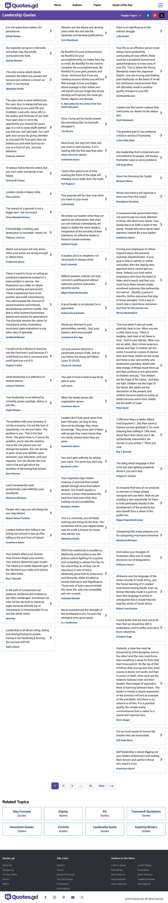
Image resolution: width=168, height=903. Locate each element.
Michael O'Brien (124, 181)
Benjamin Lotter (69, 466)
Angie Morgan (13, 410)
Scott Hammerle (124, 120)
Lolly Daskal (67, 204)
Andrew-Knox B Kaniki (72, 313)
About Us (7, 865)
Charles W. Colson (15, 180)
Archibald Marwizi (15, 337)
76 (90, 786)
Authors (77, 5)
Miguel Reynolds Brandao (74, 293)
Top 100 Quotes (65, 879)
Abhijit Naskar (13, 36)
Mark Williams (145, 874)
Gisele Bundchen (146, 879)
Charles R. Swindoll (71, 365)
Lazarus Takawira (15, 385)
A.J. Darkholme (69, 622)
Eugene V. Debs (14, 365)
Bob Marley (117, 870)
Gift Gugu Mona (124, 165)
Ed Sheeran (143, 870)
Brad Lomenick (69, 264)
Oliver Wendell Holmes (18, 217)
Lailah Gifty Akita (125, 140)
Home (57, 5)
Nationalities (63, 888)
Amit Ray (10, 618)
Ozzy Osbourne (119, 884)
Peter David (122, 408)
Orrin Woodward (69, 40)
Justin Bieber (144, 865)
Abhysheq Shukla (15, 88)
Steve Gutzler (13, 197)
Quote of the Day (122, 5)
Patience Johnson (15, 156)
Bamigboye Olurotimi (127, 201)
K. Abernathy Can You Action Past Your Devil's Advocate (81, 105)
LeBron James (118, 865)
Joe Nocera (67, 131)
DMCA (5, 884)
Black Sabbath (118, 879)
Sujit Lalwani (13, 647)
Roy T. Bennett (13, 578)
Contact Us (8, 870)
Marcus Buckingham (126, 313)
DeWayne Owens (125, 564)
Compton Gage (124, 636)
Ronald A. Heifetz (70, 506)
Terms (5, 879)
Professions (63, 884)
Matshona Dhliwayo (16, 498)
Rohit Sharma (118, 874)
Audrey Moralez (14, 60)
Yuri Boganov (68, 184)
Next (102, 786)
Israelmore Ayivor (15, 262)
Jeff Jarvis (66, 386)
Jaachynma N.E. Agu (72, 337)
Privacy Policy (9, 874)
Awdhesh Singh (69, 244)
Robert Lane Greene (126, 608)
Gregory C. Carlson (126, 476)
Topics (97, 5)
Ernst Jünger (123, 720)
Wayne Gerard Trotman (18, 518)
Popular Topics (129, 15)
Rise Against (144, 884)
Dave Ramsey (13, 473)
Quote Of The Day (66, 874)
